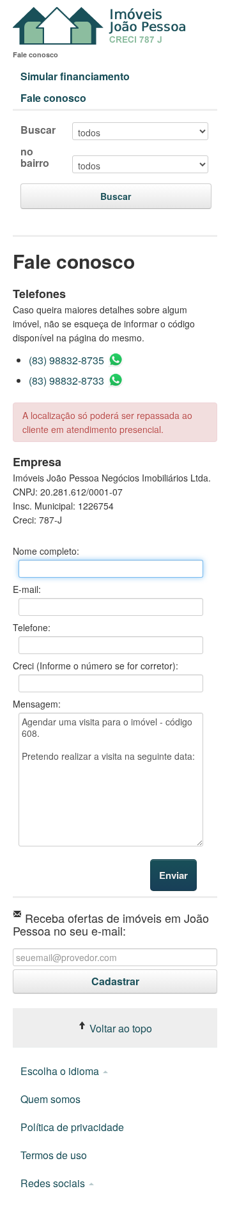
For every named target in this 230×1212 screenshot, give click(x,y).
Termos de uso (53, 1155)
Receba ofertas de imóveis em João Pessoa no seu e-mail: (111, 923)
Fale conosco (53, 97)
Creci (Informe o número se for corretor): (95, 665)
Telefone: (31, 627)
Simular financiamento (75, 76)
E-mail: (27, 589)
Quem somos (50, 1099)
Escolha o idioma (61, 1071)
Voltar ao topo (119, 1028)
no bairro (34, 157)
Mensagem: (37, 703)
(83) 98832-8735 (68, 360)
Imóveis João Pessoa (102, 25)
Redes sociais (54, 1183)
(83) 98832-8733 (68, 380)
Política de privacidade (72, 1127)
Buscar (38, 130)
